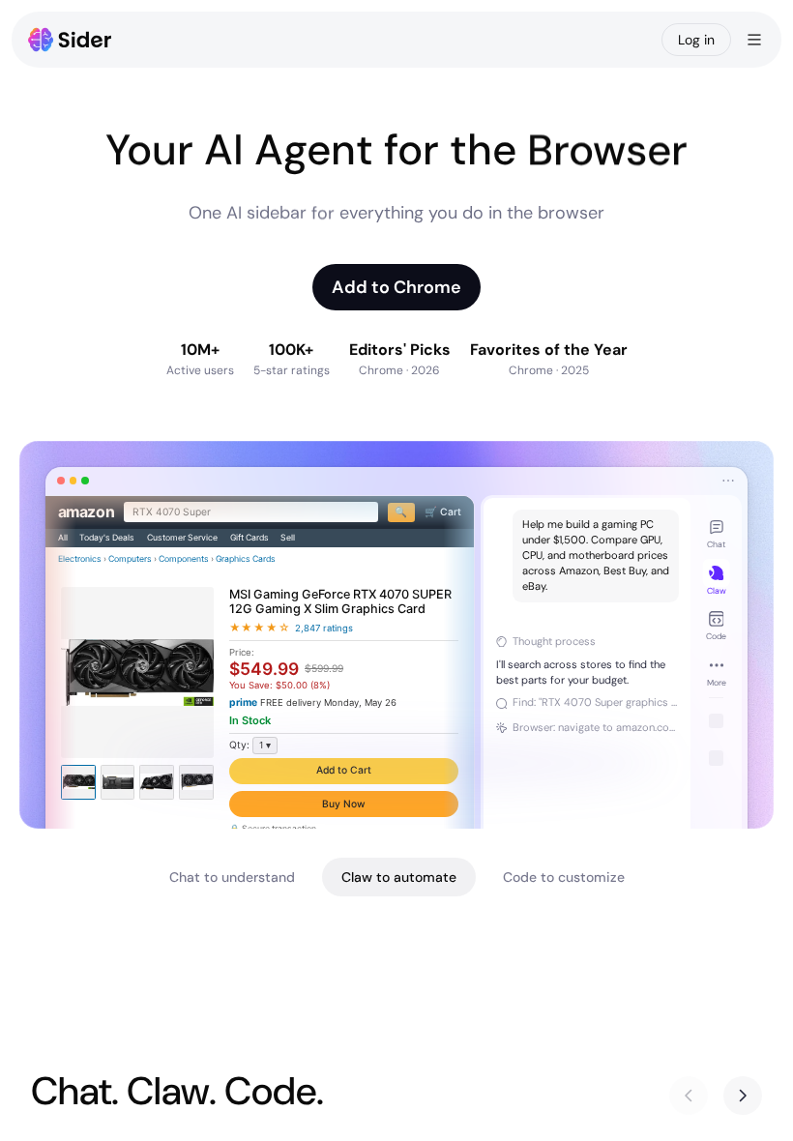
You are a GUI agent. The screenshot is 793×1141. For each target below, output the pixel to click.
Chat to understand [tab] (232, 877)
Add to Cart (343, 780)
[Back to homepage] (70, 39)
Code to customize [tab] (564, 877)
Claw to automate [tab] (398, 877)
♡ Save (344, 817)
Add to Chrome (396, 287)
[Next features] (742, 1095)
